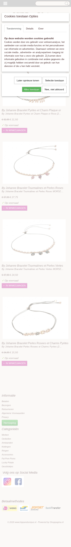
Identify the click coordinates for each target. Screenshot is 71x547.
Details (29, 28)
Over (41, 28)
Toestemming (14, 28)
